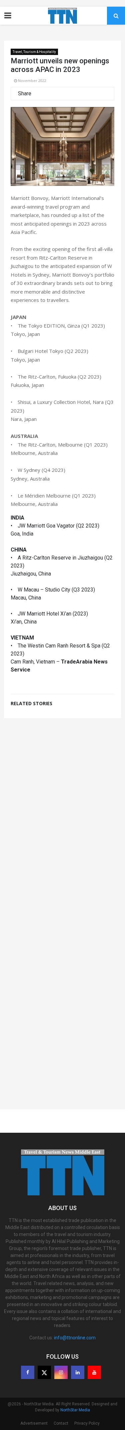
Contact (61, 1423)
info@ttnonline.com (75, 1337)
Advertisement (34, 1423)
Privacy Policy (87, 1423)
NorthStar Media (75, 1410)
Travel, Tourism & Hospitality (34, 52)
